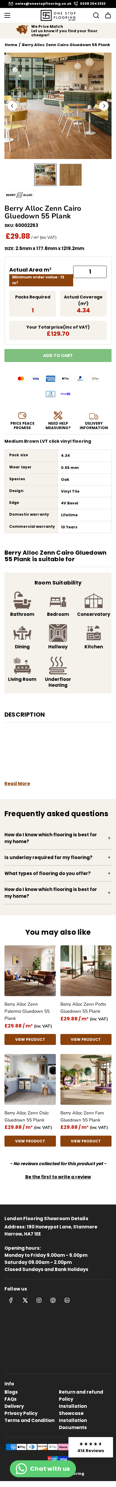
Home (11, 45)
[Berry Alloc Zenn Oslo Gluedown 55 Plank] (30, 1079)
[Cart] (108, 15)
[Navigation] (7, 15)
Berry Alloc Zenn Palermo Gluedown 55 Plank (27, 1011)
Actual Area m (30, 269)
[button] (12, 106)
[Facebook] (11, 1300)
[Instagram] (39, 1300)
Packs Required (32, 297)
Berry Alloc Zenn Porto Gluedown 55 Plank (83, 1007)
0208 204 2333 (93, 3)
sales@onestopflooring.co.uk (43, 3)
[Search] (94, 15)
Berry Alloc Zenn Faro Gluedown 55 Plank (82, 1116)
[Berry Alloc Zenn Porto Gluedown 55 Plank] (86, 970)
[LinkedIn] (66, 1300)
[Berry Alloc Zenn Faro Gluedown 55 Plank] (86, 1079)
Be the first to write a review (58, 1177)
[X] (25, 1300)
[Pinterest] (52, 1300)
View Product (30, 1039)
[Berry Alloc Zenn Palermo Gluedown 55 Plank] (30, 970)
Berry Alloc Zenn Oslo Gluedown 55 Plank (26, 1116)
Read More (17, 783)
